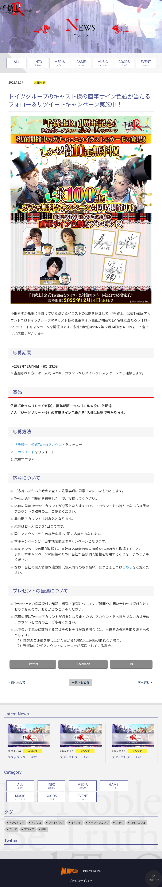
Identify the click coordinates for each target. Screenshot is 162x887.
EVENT (146, 63)
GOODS (124, 63)
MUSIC (102, 63)
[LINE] (131, 664)
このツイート (24, 452)
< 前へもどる (17, 682)
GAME (81, 63)
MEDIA (59, 63)
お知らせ (40, 82)
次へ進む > (145, 682)
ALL (17, 63)
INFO (38, 63)
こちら (127, 567)
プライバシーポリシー (81, 880)
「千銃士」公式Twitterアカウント (39, 445)
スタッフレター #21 (74, 757)
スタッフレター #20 (126, 757)
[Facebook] (83, 664)
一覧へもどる (80, 682)
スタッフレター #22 (22, 757)
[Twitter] (32, 664)
